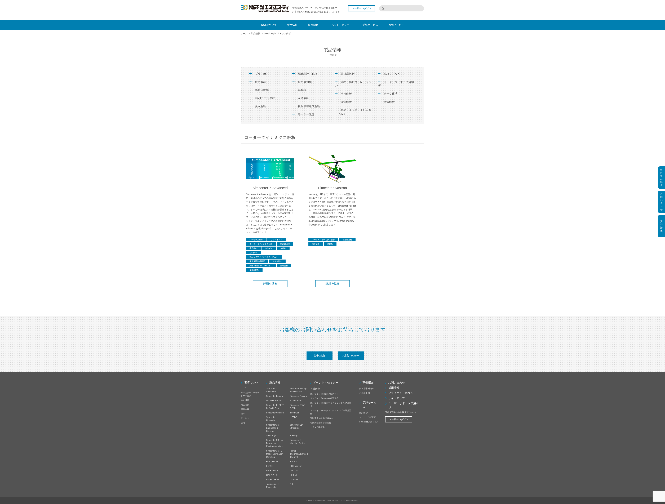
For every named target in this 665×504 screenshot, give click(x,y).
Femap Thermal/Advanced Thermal (299, 454)
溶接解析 (346, 93)
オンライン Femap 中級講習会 (324, 398)
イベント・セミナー (325, 382)
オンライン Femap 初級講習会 (324, 394)
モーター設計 (306, 114)
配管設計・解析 (307, 73)
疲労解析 (346, 101)
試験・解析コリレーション (353, 84)
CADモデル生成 (265, 98)
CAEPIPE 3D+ (273, 475)
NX (291, 484)
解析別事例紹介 (366, 388)
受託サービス (369, 404)
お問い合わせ (350, 355)
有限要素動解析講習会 (320, 422)
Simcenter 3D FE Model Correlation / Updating (275, 454)
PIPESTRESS (272, 479)
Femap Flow (272, 461)
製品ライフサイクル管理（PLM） (353, 112)
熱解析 (302, 89)
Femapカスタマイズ (368, 422)
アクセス (245, 418)
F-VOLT (269, 466)
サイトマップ (396, 398)
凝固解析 (260, 106)
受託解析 (363, 413)
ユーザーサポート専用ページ (405, 405)
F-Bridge (294, 435)
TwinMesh (294, 413)
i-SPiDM (294, 479)
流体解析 (303, 98)
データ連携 (390, 93)
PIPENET (294, 475)
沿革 (243, 414)
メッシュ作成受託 (367, 417)
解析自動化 (262, 89)
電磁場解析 (347, 73)
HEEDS (293, 417)
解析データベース (395, 73)
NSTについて (251, 384)
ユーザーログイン (398, 419)
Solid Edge (271, 435)
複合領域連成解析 (309, 106)
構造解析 (260, 82)
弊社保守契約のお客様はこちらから (401, 412)
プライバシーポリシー (402, 392)
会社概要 (245, 400)
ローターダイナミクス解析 (396, 84)
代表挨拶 (245, 405)
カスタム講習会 (317, 427)
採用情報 (393, 387)
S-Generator (296, 400)
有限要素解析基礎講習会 (321, 418)
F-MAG (293, 461)
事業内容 (245, 409)
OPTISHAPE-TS (273, 400)
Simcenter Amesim (275, 413)
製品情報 (274, 382)
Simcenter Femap (274, 396)
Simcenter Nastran (298, 396)
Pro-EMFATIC (272, 470)
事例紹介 (368, 382)
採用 (243, 423)
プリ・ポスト (263, 73)
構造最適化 (305, 82)
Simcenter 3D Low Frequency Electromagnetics (274, 443)
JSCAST (294, 470)
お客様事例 (364, 393)
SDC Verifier (296, 466)
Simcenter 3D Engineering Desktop (272, 428)
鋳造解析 (389, 101)
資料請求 (319, 355)
